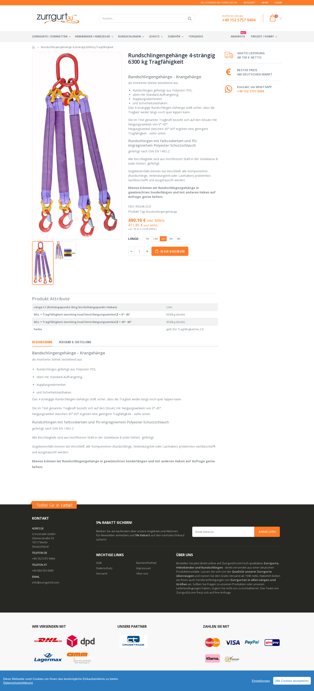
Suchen (189, 18)
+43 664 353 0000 (42, 570)
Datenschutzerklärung (18, 682)
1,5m (155, 238)
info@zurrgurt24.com (45, 582)
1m (147, 238)
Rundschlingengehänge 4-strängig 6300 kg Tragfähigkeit (171, 58)
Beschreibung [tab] (42, 342)
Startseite (33, 47)
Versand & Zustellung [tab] (75, 342)
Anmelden (267, 532)
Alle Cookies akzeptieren (292, 680)
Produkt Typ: (137, 211)
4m (178, 238)
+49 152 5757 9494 (250, 91)
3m (171, 238)
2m (163, 238)
